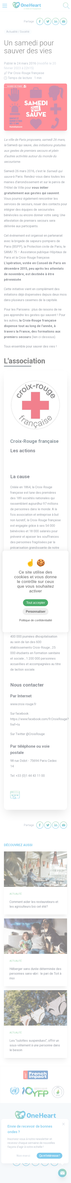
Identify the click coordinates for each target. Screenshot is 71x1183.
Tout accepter (35, 602)
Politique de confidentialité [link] (35, 620)
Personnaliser (35, 611)
